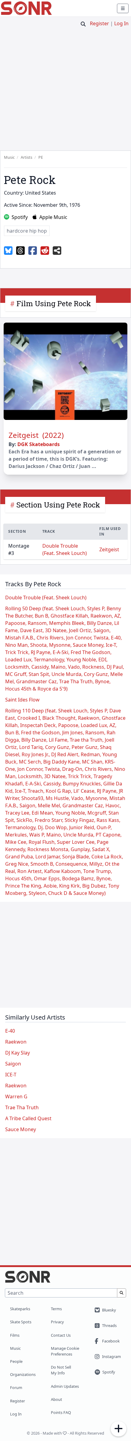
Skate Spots (20, 1322)
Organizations (23, 1374)
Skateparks (20, 1308)
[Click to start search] (83, 24)
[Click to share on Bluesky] (8, 251)
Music (15, 1348)
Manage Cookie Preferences (65, 1351)
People (16, 1361)
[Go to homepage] (26, 8)
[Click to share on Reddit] (45, 251)
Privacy (57, 1322)
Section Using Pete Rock (58, 505)
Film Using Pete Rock (53, 303)
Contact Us (61, 1335)
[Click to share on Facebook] (32, 251)
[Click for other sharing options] (57, 251)
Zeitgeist (109, 549)
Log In (121, 23)
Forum (16, 1387)
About (56, 1399)
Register (99, 23)
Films (14, 1335)
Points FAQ (61, 1412)
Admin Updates (65, 1386)
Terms (56, 1308)
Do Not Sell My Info (61, 1370)
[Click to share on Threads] (20, 251)
